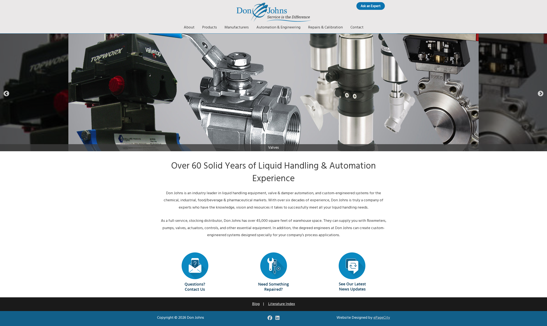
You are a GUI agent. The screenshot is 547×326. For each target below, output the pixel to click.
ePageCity (381, 318)
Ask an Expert (371, 6)
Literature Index (281, 304)
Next (540, 93)
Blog (256, 304)
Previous (6, 93)
